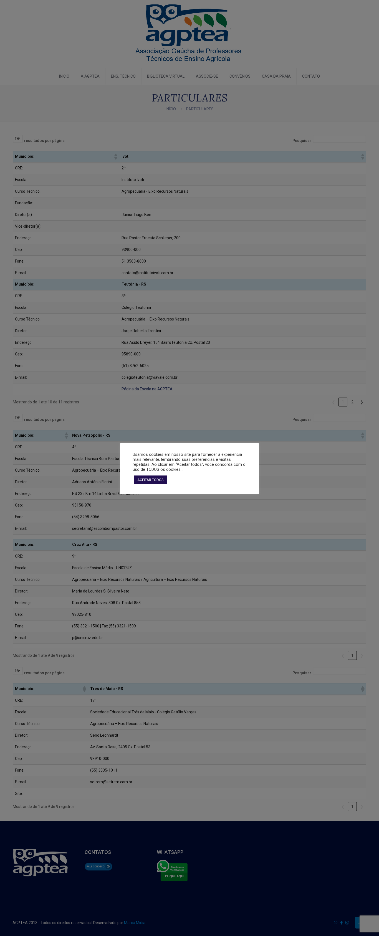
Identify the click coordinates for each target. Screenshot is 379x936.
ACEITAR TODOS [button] (150, 480)
